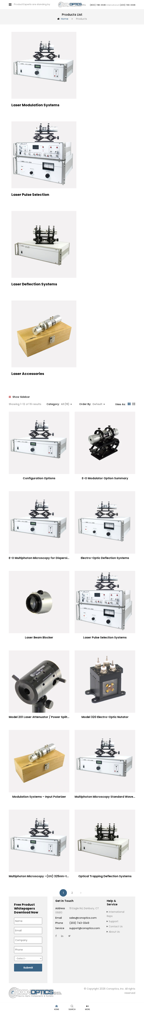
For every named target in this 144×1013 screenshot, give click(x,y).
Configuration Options (39, 478)
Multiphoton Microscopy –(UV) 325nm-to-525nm (44, 876)
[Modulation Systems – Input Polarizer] (39, 761)
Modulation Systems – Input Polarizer (39, 797)
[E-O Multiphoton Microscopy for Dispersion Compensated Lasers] (39, 522)
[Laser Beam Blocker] (39, 602)
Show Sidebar (21, 397)
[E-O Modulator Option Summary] (105, 443)
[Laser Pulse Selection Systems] (105, 602)
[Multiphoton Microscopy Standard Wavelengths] (105, 761)
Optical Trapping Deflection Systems (105, 876)
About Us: (114, 931)
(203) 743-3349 (127, 5)
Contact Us (116, 926)
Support (113, 921)
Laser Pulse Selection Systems (105, 637)
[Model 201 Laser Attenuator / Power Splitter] (39, 681)
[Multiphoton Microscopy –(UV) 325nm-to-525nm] (39, 841)
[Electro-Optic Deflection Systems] (105, 522)
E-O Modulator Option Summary (105, 478)
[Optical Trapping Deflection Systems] (105, 841)
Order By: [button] (90, 404)
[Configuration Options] (39, 443)
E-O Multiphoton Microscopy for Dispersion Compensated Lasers (56, 558)
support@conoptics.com (84, 928)
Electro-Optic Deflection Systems (105, 558)
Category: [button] (58, 404)
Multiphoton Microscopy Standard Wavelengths (109, 797)
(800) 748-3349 (98, 5)
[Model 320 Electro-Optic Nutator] (105, 681)
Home (64, 19)
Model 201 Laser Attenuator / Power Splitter (40, 717)
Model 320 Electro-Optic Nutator (105, 717)
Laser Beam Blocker (39, 637)
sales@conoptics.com (83, 918)
